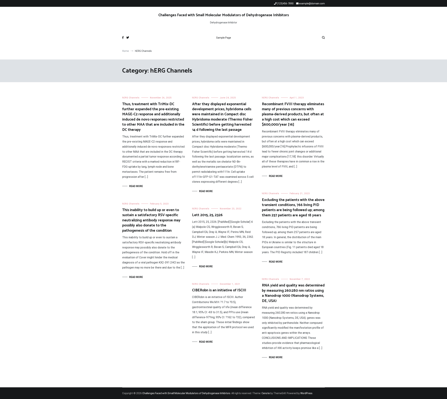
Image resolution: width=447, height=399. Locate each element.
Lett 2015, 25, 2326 (207, 215)
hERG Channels (131, 97)
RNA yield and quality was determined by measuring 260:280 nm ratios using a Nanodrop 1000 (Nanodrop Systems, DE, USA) (293, 293)
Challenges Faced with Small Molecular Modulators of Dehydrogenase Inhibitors (223, 15)
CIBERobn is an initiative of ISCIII (219, 290)
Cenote (266, 393)
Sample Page (223, 37)
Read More (136, 186)
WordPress (306, 393)
